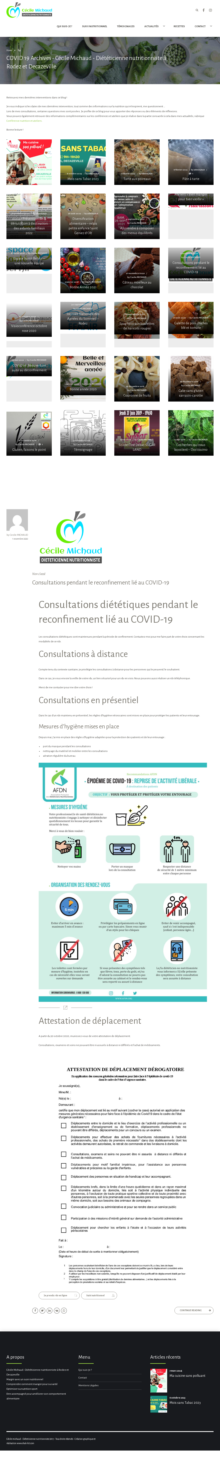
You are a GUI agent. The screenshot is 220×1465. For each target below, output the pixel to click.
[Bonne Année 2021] (83, 270)
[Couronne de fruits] (137, 379)
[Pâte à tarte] (191, 162)
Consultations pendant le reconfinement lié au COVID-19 (100, 582)
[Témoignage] (83, 433)
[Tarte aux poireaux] (137, 162)
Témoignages (125, 26)
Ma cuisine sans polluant (187, 1375)
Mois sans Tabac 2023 (185, 1402)
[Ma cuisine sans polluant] (29, 173)
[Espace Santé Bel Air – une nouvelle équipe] (29, 258)
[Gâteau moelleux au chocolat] (137, 270)
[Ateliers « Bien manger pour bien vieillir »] (191, 199)
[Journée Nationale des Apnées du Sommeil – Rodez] (83, 316)
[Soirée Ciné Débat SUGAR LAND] (137, 433)
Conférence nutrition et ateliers (24, 121)
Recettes (179, 26)
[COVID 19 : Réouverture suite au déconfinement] (29, 366)
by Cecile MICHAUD (17, 535)
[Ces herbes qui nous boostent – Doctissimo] (191, 433)
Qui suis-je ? (64, 26)
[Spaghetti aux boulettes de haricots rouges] (137, 318)
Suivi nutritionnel (94, 26)
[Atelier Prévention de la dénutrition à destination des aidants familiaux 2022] (29, 216)
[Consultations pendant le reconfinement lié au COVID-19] (191, 262)
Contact (82, 1377)
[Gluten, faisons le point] (29, 433)
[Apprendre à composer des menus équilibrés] (137, 216)
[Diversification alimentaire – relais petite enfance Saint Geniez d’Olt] (83, 216)
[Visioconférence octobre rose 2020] (29, 319)
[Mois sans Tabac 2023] (83, 162)
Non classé (38, 574)
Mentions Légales (88, 1385)
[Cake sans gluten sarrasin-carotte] (191, 379)
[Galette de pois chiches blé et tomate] (191, 318)
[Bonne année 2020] (83, 376)
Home (9, 50)
